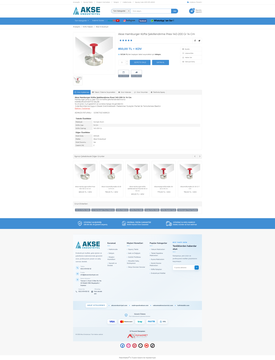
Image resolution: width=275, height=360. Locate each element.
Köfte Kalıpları (156, 269)
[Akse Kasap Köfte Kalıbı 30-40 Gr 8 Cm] (190, 173)
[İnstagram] (129, 21)
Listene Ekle (189, 53)
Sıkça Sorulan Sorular (136, 267)
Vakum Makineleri (158, 249)
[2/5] (122, 40)
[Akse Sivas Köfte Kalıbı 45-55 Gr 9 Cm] (137, 173)
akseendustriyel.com (119, 305)
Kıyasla (187, 49)
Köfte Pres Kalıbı (136, 210)
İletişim (111, 253)
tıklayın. (158, 54)
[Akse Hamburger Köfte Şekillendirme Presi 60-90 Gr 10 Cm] (163, 173)
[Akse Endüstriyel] (86, 14)
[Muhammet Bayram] (137, 336)
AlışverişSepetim (199, 11)
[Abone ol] (197, 267)
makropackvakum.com (140, 305)
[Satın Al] (160, 62)
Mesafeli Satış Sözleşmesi (133, 262)
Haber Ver (188, 57)
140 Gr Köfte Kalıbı (83, 210)
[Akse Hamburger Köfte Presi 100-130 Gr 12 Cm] (111, 173)
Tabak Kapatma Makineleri (156, 254)
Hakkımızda (113, 249)
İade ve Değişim (134, 253)
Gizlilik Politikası (134, 257)
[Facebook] (143, 21)
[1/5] (120, 40)
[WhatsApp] (162, 21)
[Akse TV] (113, 21)
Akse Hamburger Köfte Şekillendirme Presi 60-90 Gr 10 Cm (164, 189)
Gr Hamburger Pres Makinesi (103, 210)
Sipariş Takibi (133, 249)
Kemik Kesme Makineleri (155, 264)
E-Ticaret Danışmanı (137, 331)
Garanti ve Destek (112, 264)
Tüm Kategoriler (81, 21)
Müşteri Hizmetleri (111, 258)
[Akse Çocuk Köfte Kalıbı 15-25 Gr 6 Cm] (85, 173)
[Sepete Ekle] (140, 62)
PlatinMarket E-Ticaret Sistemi (131, 358)
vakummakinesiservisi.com (163, 305)
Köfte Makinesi (122, 210)
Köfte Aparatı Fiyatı (168, 210)
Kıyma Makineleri (157, 259)
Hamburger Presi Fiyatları (187, 210)
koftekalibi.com (183, 305)
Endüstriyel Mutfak (158, 273)
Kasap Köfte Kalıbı (152, 210)
